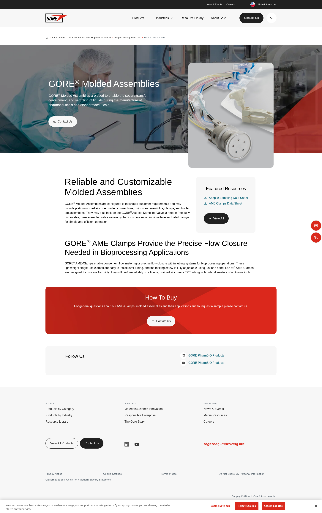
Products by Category (59, 408)
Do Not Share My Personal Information (241, 473)
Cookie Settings (112, 473)
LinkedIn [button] (126, 444)
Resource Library (192, 18)
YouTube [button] (137, 444)
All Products (58, 37)
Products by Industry (58, 415)
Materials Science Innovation (143, 408)
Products (138, 18)
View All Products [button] (61, 443)
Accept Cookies (273, 506)
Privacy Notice (53, 473)
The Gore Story (134, 421)
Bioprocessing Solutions (127, 37)
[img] (223, 444)
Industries (162, 18)
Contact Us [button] (251, 17)
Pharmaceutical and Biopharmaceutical (90, 37)
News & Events (214, 4)
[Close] (316, 506)
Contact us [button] (92, 443)
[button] (271, 18)
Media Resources (215, 415)
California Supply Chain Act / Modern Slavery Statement (78, 479)
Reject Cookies (247, 506)
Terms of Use (169, 473)
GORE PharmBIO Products (206, 355)
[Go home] (46, 37)
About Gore (218, 18)
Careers (230, 4)
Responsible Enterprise (140, 415)
